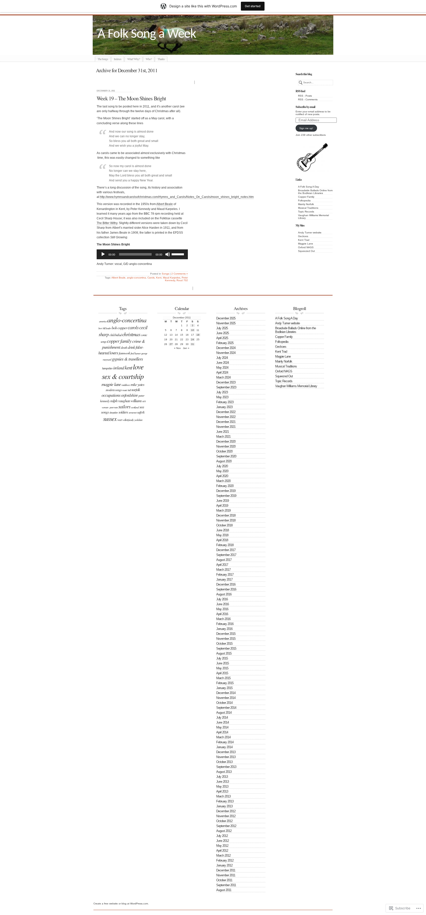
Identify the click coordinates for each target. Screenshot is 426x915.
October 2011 (224, 880)
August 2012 (223, 831)
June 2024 (222, 362)
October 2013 (224, 762)
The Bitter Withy (107, 223)
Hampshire (107, 368)
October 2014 (224, 703)
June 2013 (222, 781)
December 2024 (225, 348)
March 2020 (223, 481)
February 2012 (224, 860)
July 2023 (222, 392)
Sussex (110, 418)
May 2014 (222, 727)
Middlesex (126, 385)
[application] (142, 254)
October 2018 (224, 525)
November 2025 (225, 323)
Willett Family (128, 420)
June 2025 (222, 333)
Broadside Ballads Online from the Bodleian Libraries (315, 191)
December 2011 (225, 870)
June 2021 (222, 431)
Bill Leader (107, 328)
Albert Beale (164, 204)
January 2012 (224, 865)
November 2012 (225, 816)
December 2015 (225, 634)
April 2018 (222, 540)
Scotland (135, 407)
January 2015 (224, 688)
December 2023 (225, 382)
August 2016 (223, 594)
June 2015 (222, 663)
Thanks (161, 59)
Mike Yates (137, 384)
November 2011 (225, 875)
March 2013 (223, 796)
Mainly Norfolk (306, 204)
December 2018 (225, 515)
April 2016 (222, 614)
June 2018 (222, 530)
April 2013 (222, 791)
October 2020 (224, 451)
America (102, 321)
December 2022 (225, 412)
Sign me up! (306, 128)
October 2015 (224, 643)
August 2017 (223, 560)
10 (192, 330)
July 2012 (222, 836)
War (119, 419)
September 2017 (226, 555)
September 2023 (226, 387)
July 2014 (222, 717)
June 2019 (222, 500)
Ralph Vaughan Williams (126, 400)
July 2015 (222, 658)
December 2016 (225, 584)
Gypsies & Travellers (127, 359)
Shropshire (113, 412)
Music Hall (126, 390)
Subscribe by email (305, 107)
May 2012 (222, 845)
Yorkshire (138, 420)
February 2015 (224, 683)
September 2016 (226, 589)
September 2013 (226, 767)
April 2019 (222, 505)
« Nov (177, 348)
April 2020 (222, 476)
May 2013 (222, 786)
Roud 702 (182, 280)
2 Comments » (179, 273)
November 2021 (225, 427)
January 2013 (224, 806)
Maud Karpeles (171, 277)
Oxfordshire (129, 395)
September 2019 (226, 496)
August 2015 (223, 653)
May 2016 (222, 609)
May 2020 (222, 471)
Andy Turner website (309, 232)
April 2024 (222, 372)
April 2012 (222, 850)
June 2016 (222, 604)
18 (197, 334)
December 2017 (225, 550)
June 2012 (222, 841)
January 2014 (224, 747)
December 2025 (225, 318)
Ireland (118, 368)
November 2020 (225, 446)
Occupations (111, 395)
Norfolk (135, 389)
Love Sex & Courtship (123, 371)
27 (171, 344)
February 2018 (224, 545)
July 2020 (222, 466)
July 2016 (222, 599)
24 (192, 339)
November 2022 (225, 417)
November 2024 (225, 353)
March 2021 (223, 436)
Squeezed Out (306, 251)
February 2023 (224, 402)
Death (124, 347)
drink (131, 347)
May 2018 (222, 535)
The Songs (103, 59)
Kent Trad (303, 240)
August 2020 (223, 461)
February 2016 (224, 624)
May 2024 (222, 367)
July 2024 (222, 358)
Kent (158, 277)
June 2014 (222, 722)
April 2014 (222, 732)
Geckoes (303, 236)
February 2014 (224, 742)
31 (192, 344)
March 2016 (223, 619)
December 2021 (225, 422)
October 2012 (224, 821)
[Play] (103, 254)
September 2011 (226, 885)
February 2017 (224, 574)
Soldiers (123, 412)
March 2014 (223, 737)
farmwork (124, 353)
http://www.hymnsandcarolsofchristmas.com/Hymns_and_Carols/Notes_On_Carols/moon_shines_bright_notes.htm (177, 197)
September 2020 (226, 456)
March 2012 (223, 855)
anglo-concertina (136, 277)
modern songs (114, 389)
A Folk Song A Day (308, 186)
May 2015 (222, 668)
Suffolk (140, 412)
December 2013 (225, 752)
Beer (100, 328)
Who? (149, 59)
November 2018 (225, 520)
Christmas (131, 334)
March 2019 (223, 510)
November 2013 (225, 757)
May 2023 (222, 397)
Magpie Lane (305, 243)
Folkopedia (304, 200)
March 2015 (223, 678)
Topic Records (306, 211)
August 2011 (223, 890)
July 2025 (222, 328)
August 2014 (223, 712)
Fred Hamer (136, 353)
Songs (165, 273)
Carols (151, 277)
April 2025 (222, 338)
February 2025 (224, 343)
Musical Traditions (308, 208)
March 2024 (223, 377)
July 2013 (222, 776)
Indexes (117, 59)
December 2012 (225, 811)
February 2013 (224, 801)
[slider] (178, 253)
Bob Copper (119, 327)
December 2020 (225, 441)
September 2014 (226, 707)
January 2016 (224, 629)
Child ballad (115, 335)
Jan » (186, 348)
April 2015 (222, 673)
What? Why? (133, 59)
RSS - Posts (305, 95)
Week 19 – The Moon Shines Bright (131, 98)
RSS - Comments (308, 99)
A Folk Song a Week (147, 34)
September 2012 (226, 826)
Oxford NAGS (306, 247)
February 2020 (224, 486)
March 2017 (223, 569)
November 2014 (225, 698)
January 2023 (224, 407)
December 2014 (225, 693)
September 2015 (226, 648)
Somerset (132, 412)
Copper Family (306, 196)
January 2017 (224, 579)
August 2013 (223, 772)
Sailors (124, 406)
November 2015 (225, 638)
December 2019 (225, 491)
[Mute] (167, 254)
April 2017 (222, 565)
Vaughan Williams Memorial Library (296, 386)
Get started (253, 6)
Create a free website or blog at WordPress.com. (121, 903)
